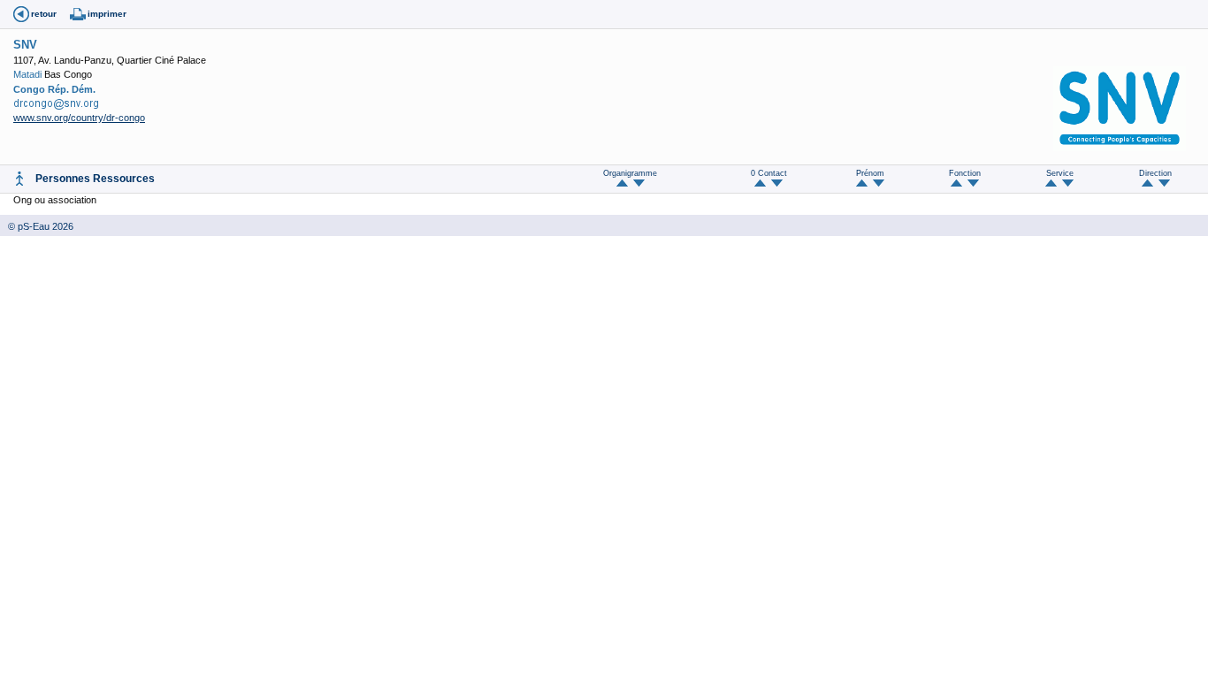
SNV (25, 44)
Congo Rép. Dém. (54, 89)
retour (44, 14)
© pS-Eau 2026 (36, 226)
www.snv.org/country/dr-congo (79, 117)
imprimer (107, 14)
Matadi (27, 74)
